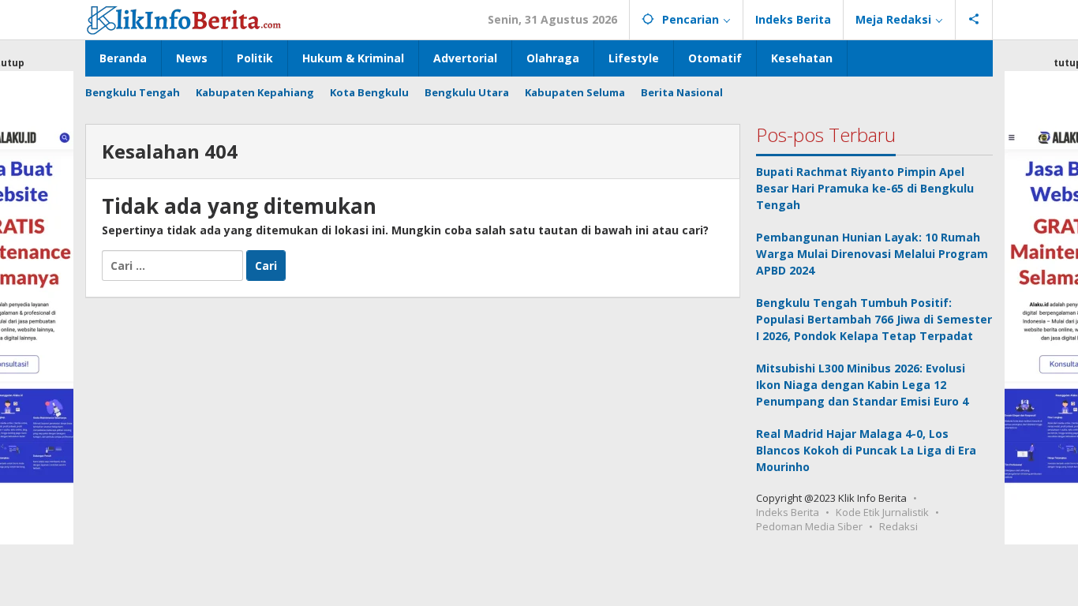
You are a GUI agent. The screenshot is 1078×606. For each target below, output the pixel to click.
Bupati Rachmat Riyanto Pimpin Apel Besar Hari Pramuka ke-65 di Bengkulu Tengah (865, 188)
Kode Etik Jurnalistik (882, 512)
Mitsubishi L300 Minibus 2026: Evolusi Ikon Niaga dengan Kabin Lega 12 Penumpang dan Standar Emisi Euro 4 (862, 385)
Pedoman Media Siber (809, 526)
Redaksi (898, 526)
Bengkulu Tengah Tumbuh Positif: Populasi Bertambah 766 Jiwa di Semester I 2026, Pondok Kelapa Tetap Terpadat (874, 319)
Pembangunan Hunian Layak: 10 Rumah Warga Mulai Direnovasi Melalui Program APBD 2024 (872, 254)
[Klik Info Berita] (184, 17)
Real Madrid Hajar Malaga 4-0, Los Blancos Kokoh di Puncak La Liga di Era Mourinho (866, 450)
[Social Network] (974, 19)
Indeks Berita (787, 512)
